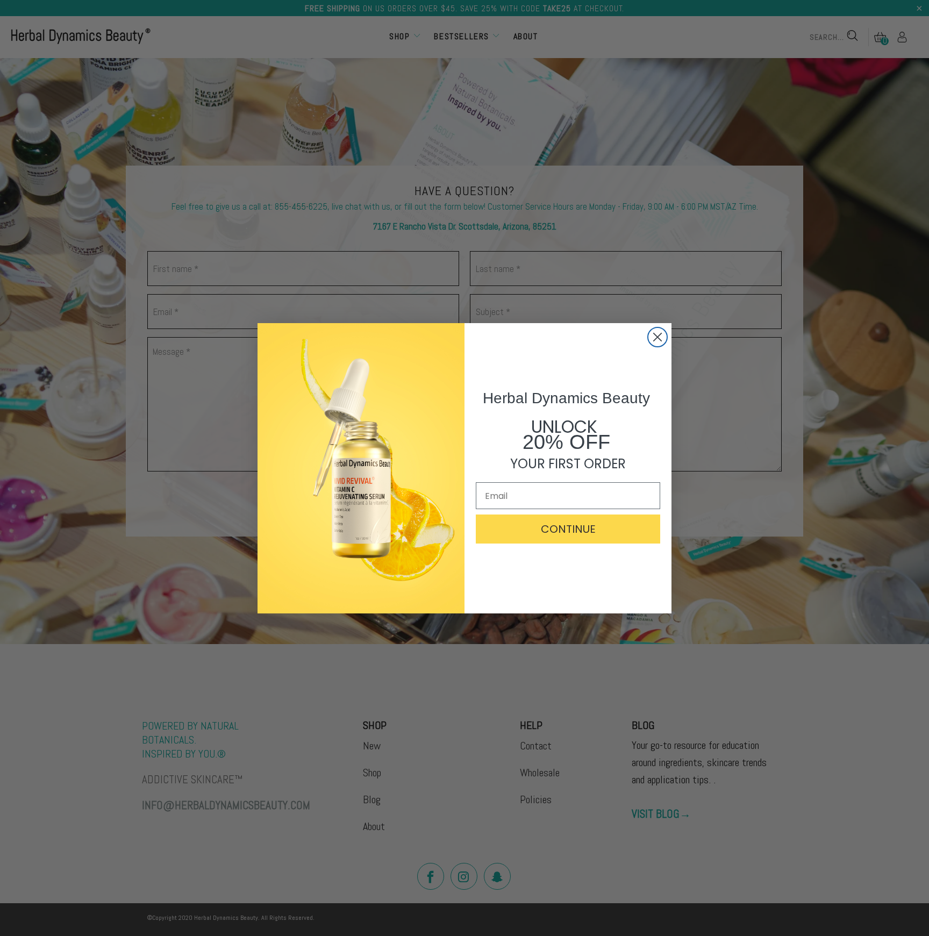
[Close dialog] (657, 337)
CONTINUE (568, 529)
